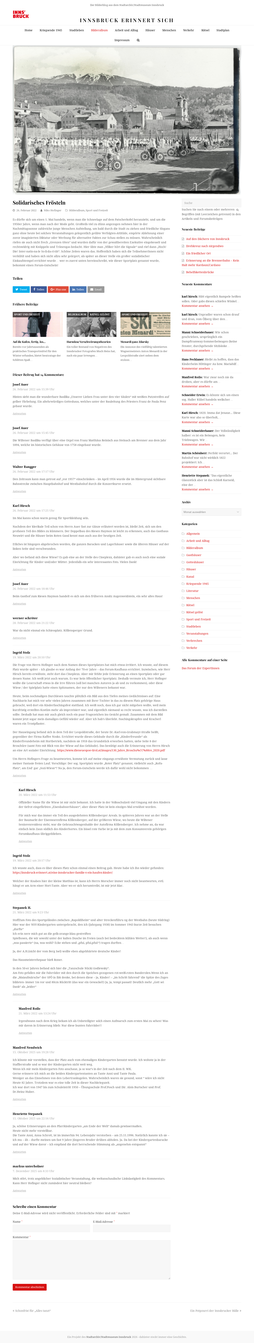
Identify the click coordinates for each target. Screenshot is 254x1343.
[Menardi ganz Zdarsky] (145, 324)
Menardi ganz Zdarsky (134, 342)
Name (17, 1221)
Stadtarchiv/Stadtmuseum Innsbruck (108, 1336)
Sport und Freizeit (97, 210)
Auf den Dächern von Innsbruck (207, 239)
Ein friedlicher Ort (198, 253)
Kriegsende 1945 (197, 583)
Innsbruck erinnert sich (127, 20)
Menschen (193, 598)
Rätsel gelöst (100, 314)
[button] (21, 289)
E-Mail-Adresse (104, 1221)
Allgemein (193, 533)
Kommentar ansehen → (198, 305)
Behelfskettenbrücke (200, 272)
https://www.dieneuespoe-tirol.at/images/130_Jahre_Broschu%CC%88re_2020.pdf (111, 750)
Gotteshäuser (195, 562)
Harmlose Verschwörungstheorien (89, 342)
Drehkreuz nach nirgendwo (204, 246)
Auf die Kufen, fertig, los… (29, 342)
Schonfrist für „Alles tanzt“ (33, 1310)
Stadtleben (193, 626)
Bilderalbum (77, 210)
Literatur (192, 590)
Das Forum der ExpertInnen (200, 668)
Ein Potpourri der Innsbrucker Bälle (214, 1310)
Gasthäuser (193, 555)
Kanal (190, 576)
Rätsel (190, 605)
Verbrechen (194, 640)
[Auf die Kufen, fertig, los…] (38, 324)
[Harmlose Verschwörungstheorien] (92, 324)
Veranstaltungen (197, 633)
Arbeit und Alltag (198, 540)
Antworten (19, 413)
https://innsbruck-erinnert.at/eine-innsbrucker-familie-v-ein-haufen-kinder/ (63, 872)
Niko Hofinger (52, 210)
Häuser (191, 569)
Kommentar (22, 1237)
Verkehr (191, 647)
